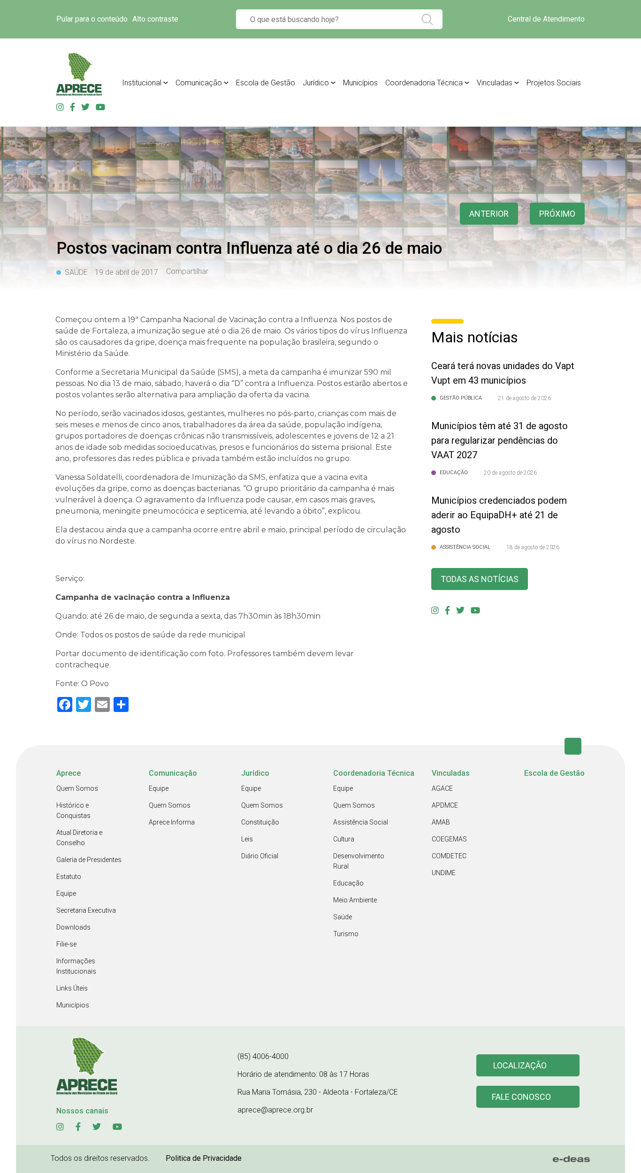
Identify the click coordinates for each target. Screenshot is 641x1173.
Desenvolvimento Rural (358, 861)
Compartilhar (187, 271)
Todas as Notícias (480, 579)
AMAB (441, 822)
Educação (348, 883)
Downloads (73, 927)
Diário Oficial (259, 856)
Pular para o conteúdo (92, 19)
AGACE (442, 788)
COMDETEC (449, 856)
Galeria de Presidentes (89, 859)
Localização (520, 1065)
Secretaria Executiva (86, 910)
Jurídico (316, 82)
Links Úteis (72, 988)
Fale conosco (521, 1097)
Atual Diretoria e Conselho (79, 838)
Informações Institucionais (76, 966)
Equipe (66, 893)
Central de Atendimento (546, 19)
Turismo (346, 934)
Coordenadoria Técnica (424, 82)
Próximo (557, 214)
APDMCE (445, 805)
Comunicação (199, 82)
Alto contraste (155, 19)
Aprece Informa (172, 822)
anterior (489, 214)
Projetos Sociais (554, 82)
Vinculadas (494, 82)
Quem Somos (77, 788)
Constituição (260, 822)
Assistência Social (360, 822)
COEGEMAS (449, 839)
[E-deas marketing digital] (571, 1159)
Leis (247, 839)
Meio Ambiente (355, 900)
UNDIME (444, 873)
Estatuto (68, 876)
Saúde (342, 917)
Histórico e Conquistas (73, 810)
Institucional (141, 82)
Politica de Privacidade (204, 1158)
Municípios (360, 82)
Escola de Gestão (265, 82)
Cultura (343, 839)
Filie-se (66, 944)
